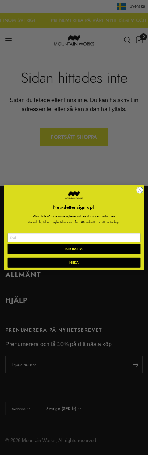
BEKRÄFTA (73, 249)
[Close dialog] (140, 190)
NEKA (74, 262)
